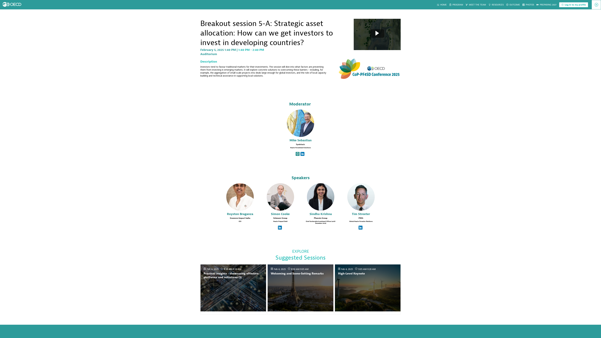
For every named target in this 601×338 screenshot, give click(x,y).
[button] (573, 4)
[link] (442, 4)
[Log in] (596, 4)
